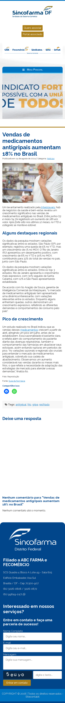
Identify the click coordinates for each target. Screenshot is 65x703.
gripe (35, 404)
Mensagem (9, 654)
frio (29, 404)
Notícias (50, 158)
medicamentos (29, 329)
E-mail (7, 642)
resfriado (44, 404)
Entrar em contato (17, 682)
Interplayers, (48, 207)
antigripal (21, 404)
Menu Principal (35, 69)
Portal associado (32, 34)
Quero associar (32, 27)
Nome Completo (13, 631)
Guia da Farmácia (17, 381)
